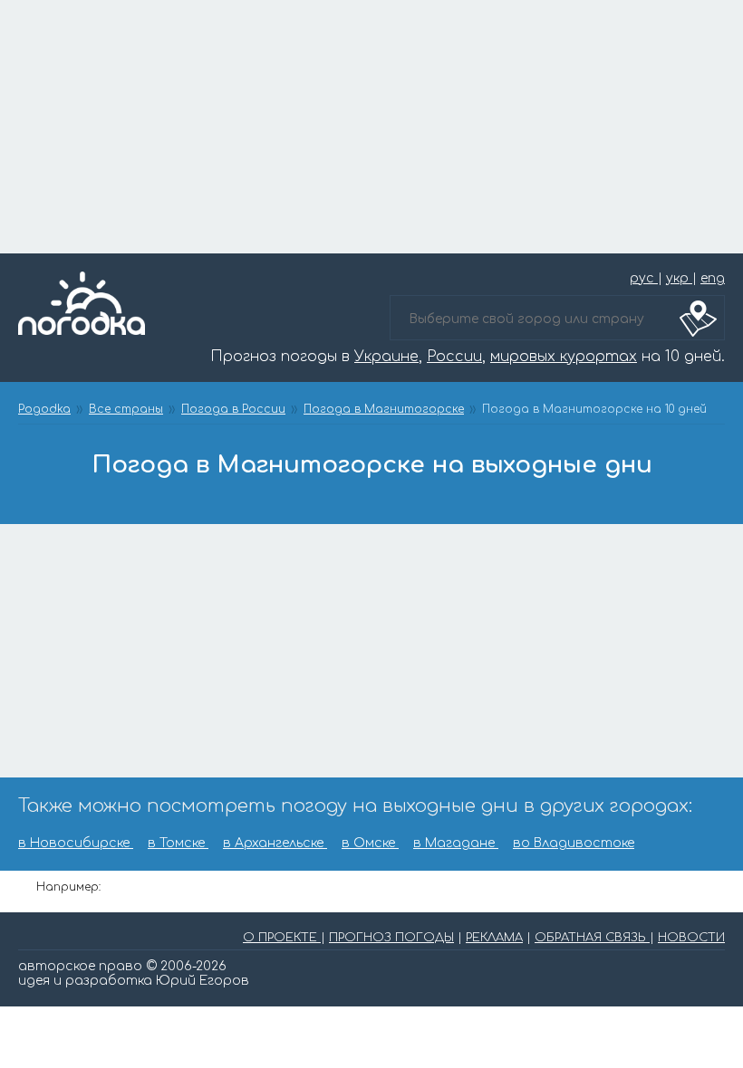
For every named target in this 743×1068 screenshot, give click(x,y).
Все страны (126, 409)
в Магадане (455, 843)
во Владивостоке (573, 843)
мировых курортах (563, 356)
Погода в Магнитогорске (384, 409)
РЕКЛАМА (494, 937)
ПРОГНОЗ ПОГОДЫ (391, 937)
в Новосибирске (75, 843)
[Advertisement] (371, 126)
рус (644, 278)
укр (679, 278)
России (454, 356)
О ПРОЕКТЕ (282, 937)
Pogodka (44, 409)
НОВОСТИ (691, 937)
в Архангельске (275, 843)
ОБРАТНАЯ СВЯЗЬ (592, 937)
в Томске (178, 843)
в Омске (370, 843)
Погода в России (233, 409)
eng (712, 278)
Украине (386, 356)
